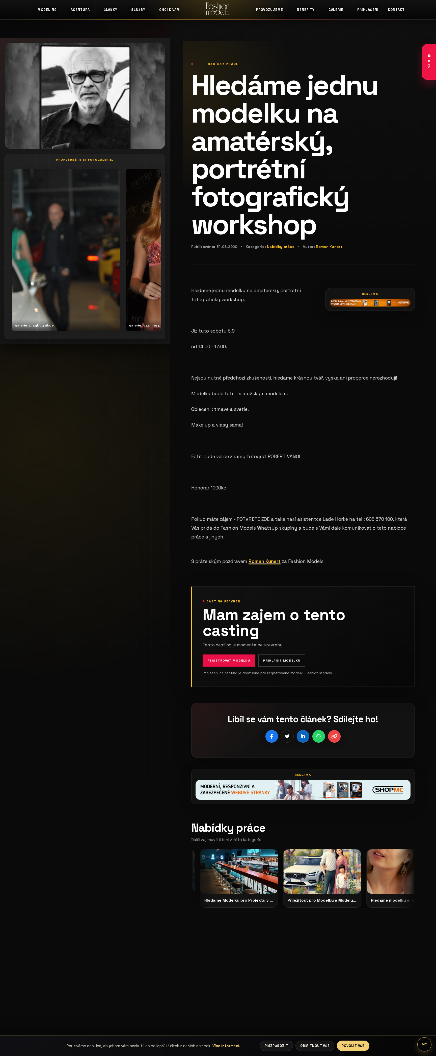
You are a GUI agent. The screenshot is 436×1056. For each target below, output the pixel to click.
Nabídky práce (280, 246)
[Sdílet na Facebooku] (271, 736)
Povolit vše (353, 1046)
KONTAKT (396, 10)
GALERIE (336, 10)
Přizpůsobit (276, 1046)
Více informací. (226, 1045)
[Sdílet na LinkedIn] (303, 736)
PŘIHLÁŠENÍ (367, 10)
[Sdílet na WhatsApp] (318, 736)
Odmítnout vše (315, 1046)
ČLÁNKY (111, 10)
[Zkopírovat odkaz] (334, 736)
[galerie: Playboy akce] (63, 250)
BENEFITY (306, 10)
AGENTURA (80, 10)
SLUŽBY (138, 10)
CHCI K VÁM (169, 10)
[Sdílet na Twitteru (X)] (287, 736)
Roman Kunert (329, 246)
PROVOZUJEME (269, 10)
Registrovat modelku (228, 661)
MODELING (47, 10)
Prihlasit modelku (281, 661)
